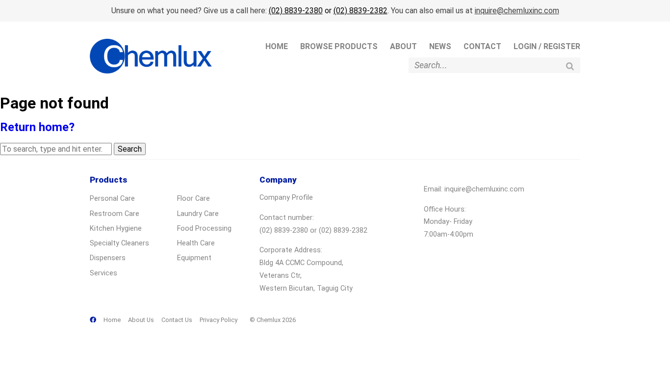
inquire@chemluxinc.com (517, 10)
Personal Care (112, 198)
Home (276, 46)
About (403, 46)
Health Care (196, 243)
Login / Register (547, 46)
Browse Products (339, 46)
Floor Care (193, 198)
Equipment (194, 258)
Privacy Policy (218, 319)
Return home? (37, 127)
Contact (482, 46)
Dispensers (108, 258)
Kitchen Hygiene (116, 228)
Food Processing (204, 228)
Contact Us (176, 319)
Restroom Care (114, 214)
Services (103, 273)
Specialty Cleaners (119, 243)
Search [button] (130, 149)
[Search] (570, 66)
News (440, 46)
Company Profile (286, 197)
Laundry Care (198, 214)
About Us (141, 319)
